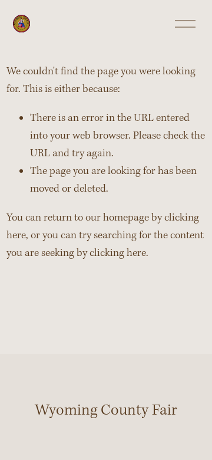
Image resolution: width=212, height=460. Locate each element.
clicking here (118, 253)
